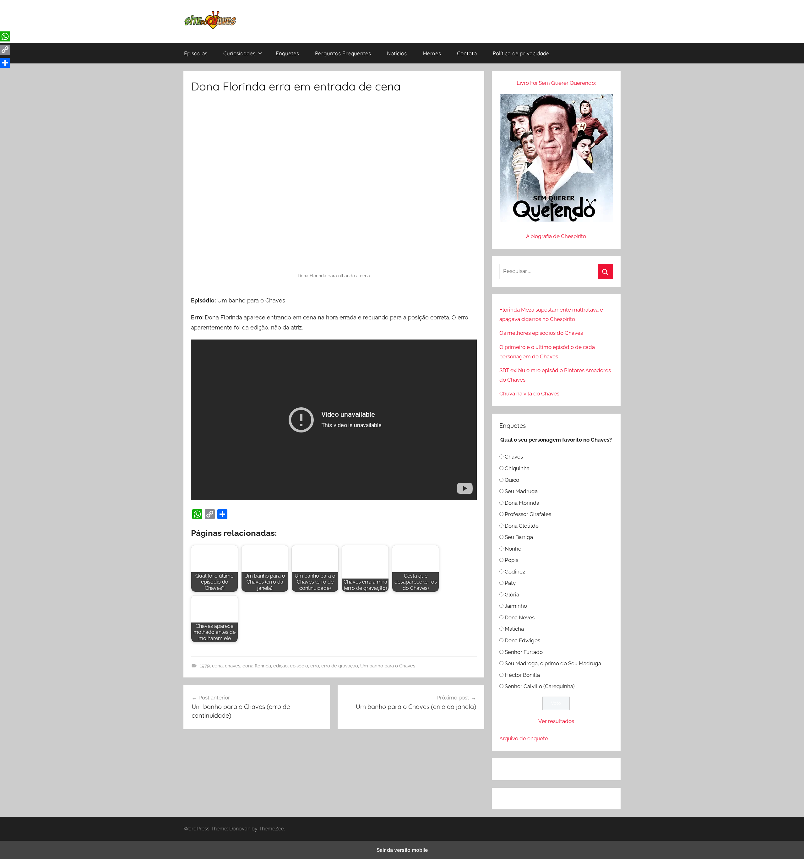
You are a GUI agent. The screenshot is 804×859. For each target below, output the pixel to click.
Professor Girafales (528, 514)
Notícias (397, 53)
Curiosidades (239, 53)
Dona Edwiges (522, 640)
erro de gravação (339, 666)
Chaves (514, 457)
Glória (512, 594)
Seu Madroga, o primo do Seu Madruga (553, 663)
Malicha (514, 629)
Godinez (515, 571)
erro (314, 666)
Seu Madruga (521, 491)
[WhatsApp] (197, 514)
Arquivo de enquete (523, 738)
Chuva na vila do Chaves (529, 393)
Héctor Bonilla (522, 675)
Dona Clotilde (522, 526)
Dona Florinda (522, 503)
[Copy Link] (210, 514)
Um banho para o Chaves (387, 666)
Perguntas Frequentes (343, 53)
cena (217, 666)
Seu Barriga (519, 537)
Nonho (513, 549)
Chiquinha (517, 468)
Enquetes (287, 53)
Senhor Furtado (524, 652)
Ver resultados (556, 721)
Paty (510, 583)
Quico (512, 480)
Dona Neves (520, 617)
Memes (432, 53)
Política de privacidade (521, 53)
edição (280, 666)
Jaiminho (516, 606)
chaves (232, 666)
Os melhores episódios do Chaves (541, 333)
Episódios (195, 53)
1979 (205, 666)
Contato (467, 53)
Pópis (511, 560)
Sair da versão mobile (402, 850)
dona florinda (256, 666)
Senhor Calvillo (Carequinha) (540, 686)
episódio (299, 666)
